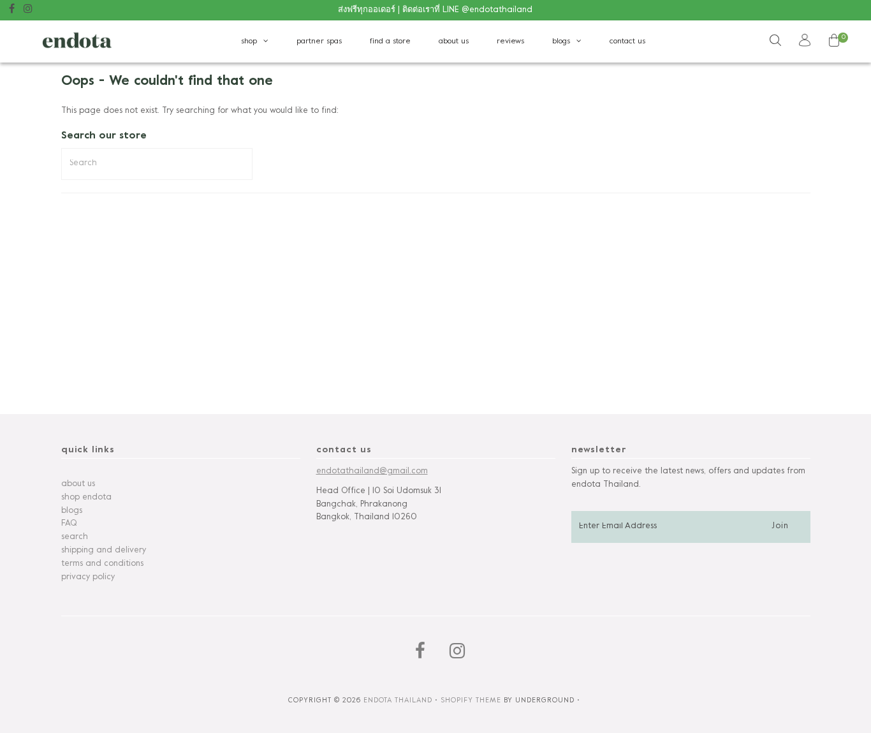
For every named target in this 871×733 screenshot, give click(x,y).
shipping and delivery (103, 550)
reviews (510, 41)
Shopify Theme (471, 700)
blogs (561, 41)
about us (454, 41)
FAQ (69, 524)
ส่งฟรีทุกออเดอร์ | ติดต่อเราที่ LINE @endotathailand (435, 10)
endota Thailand (397, 700)
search (74, 537)
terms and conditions (102, 564)
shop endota (86, 497)
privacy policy (88, 577)
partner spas (319, 41)
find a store (390, 41)
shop (249, 41)
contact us (627, 41)
